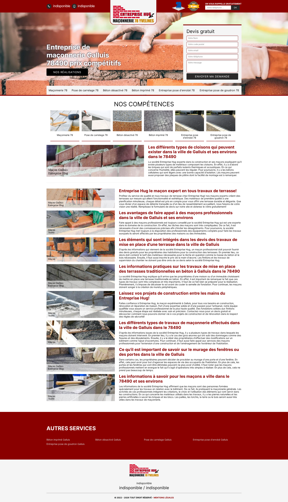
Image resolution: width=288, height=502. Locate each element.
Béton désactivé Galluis (108, 439)
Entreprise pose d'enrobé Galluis (210, 439)
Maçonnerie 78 (58, 90)
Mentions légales (164, 497)
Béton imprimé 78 (143, 90)
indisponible (61, 6)
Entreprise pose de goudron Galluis (65, 444)
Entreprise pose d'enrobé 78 (177, 90)
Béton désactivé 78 (115, 90)
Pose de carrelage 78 (85, 90)
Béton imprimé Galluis (58, 439)
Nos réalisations (67, 72)
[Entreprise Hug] (144, 470)
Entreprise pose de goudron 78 (219, 90)
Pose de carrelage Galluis (158, 439)
